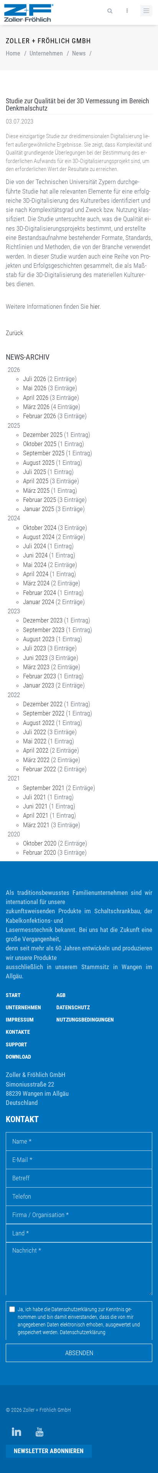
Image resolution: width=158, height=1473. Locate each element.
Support (16, 1044)
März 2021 (36, 825)
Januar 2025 (38, 509)
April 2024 (35, 574)
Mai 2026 (34, 388)
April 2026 (35, 397)
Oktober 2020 (39, 843)
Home (13, 53)
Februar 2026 (39, 416)
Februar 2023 (39, 676)
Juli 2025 (34, 472)
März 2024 (36, 583)
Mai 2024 (34, 565)
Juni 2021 (35, 806)
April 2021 (35, 815)
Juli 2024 (34, 546)
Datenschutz (73, 1007)
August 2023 (38, 639)
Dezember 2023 (43, 620)
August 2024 (38, 537)
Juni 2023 (35, 658)
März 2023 (36, 667)
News (79, 53)
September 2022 (43, 713)
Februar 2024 (39, 592)
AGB (61, 995)
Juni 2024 (35, 555)
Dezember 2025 (43, 434)
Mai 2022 (34, 741)
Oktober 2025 (39, 444)
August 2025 (38, 462)
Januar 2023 (38, 685)
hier (94, 306)
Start (13, 995)
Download (18, 1057)
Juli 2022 (34, 732)
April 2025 (35, 481)
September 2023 (43, 630)
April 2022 (35, 750)
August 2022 (38, 723)
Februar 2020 (39, 852)
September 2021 (43, 788)
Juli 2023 (34, 648)
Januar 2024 (38, 602)
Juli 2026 (34, 379)
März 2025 (36, 490)
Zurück (14, 333)
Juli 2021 (34, 797)
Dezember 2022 (43, 704)
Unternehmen (46, 53)
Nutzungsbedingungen (85, 1020)
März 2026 (36, 407)
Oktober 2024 (39, 527)
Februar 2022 (39, 769)
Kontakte (18, 1032)
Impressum (20, 1020)
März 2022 (36, 760)
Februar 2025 (39, 499)
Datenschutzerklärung (82, 1332)
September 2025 (43, 453)
